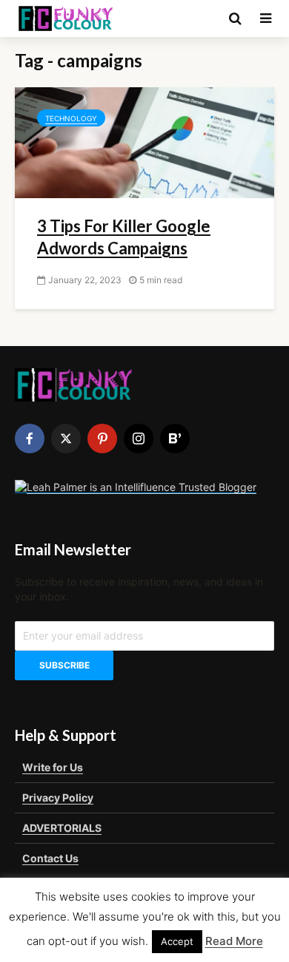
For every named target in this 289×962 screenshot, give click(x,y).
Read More (234, 941)
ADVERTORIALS (62, 828)
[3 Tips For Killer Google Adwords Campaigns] (144, 141)
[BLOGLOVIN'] (175, 438)
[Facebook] (29, 438)
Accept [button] (177, 941)
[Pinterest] (102, 438)
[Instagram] (138, 438)
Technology (71, 118)
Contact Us (50, 858)
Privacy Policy (57, 797)
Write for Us (52, 767)
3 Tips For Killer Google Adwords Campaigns (123, 237)
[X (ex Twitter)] (66, 438)
